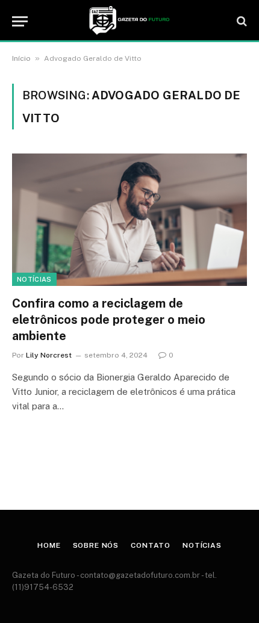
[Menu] (20, 21)
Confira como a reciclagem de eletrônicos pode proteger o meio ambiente (108, 319)
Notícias (34, 279)
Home (48, 545)
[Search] (240, 21)
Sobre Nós (96, 545)
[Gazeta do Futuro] (129, 21)
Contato (150, 545)
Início (21, 58)
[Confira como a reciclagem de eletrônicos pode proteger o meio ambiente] (129, 219)
